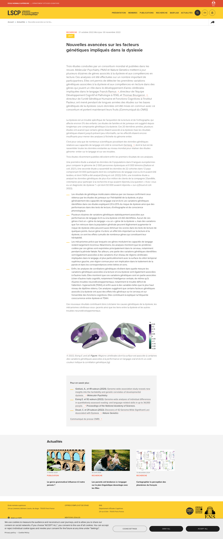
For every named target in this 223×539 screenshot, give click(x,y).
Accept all (203, 529)
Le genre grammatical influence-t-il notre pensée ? (66, 483)
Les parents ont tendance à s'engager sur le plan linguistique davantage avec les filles (110, 485)
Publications (147, 13)
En (205, 12)
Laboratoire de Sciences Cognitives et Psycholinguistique (23, 13)
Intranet (212, 13)
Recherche (162, 13)
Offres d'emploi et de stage (77, 505)
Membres (132, 13)
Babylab (174, 13)
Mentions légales (72, 518)
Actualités (187, 13)
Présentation (119, 13)
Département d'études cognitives (45, 3)
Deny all (166, 529)
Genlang (128, 145)
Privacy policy (10, 533)
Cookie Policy (23, 533)
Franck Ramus (108, 91)
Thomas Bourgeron (134, 95)
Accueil (11, 22)
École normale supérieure (18, 3)
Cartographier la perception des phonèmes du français (151, 483)
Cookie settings (130, 529)
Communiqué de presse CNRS (84, 419)
